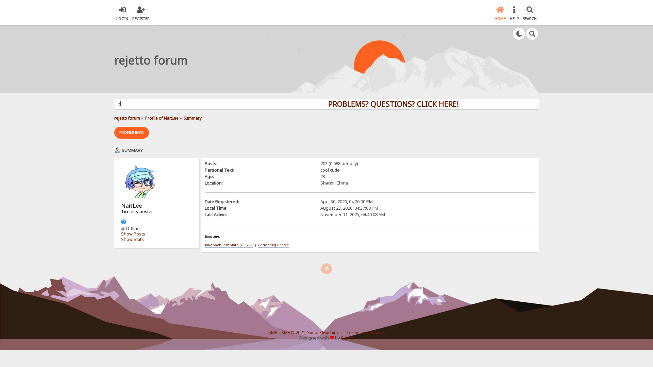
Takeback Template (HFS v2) (229, 245)
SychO (347, 338)
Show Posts (133, 234)
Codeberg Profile (273, 245)
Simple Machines (324, 332)
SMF (272, 332)
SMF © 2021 (293, 332)
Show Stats (132, 239)
